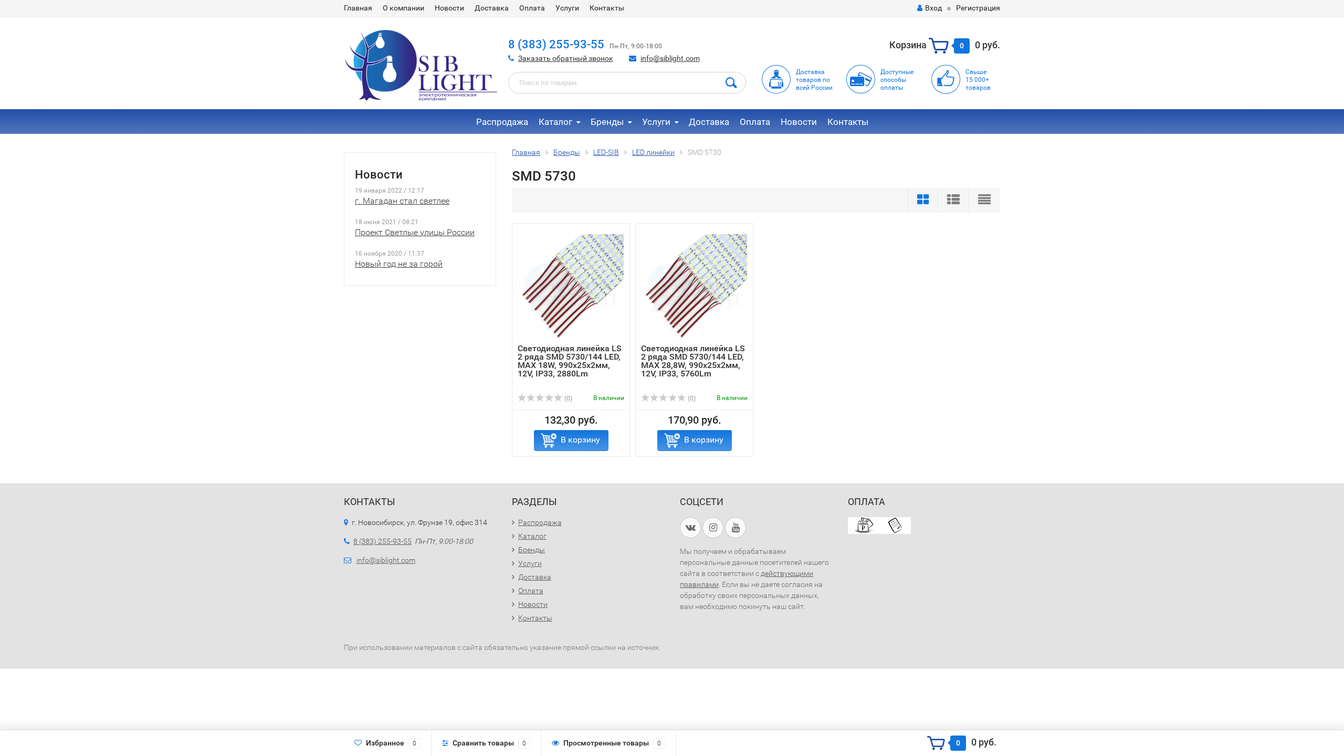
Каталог (555, 122)
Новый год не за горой (399, 264)
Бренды (607, 122)
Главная (358, 8)
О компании (403, 8)
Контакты (607, 8)
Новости (449, 8)
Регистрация (978, 8)
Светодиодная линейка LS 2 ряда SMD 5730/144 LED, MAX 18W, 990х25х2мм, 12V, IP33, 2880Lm (570, 361)
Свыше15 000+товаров (978, 79)
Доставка (492, 8)
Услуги (567, 8)
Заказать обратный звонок (565, 58)
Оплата (532, 8)
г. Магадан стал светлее (402, 201)
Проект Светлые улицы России (415, 232)
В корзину (580, 440)
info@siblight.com (670, 58)
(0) (567, 398)
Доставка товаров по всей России (814, 79)
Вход (933, 8)
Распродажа (502, 122)
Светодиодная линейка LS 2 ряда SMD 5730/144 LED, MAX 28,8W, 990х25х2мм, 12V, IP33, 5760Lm (693, 361)
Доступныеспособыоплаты (897, 79)
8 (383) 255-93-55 (556, 44)
